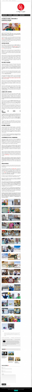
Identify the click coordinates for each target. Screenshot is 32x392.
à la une (5, 337)
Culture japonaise (4, 17)
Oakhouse (3, 38)
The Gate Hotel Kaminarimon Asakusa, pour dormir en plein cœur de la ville (4, 357)
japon (8, 337)
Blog (9, 17)
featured (7, 337)
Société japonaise (15, 15)
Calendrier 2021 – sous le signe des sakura (11, 362)
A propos (6, 0)
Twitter (3, 345)
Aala (11, 339)
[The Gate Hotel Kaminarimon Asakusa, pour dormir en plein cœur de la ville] (5, 355)
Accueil (3, 0)
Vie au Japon (10, 15)
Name (3, 367)
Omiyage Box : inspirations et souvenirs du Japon (17, 362)
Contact (10, 0)
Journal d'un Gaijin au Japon (17, 337)
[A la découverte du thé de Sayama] (11, 355)
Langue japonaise (22, 15)
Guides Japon (14, 0)
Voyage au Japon (4, 15)
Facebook (5, 345)
